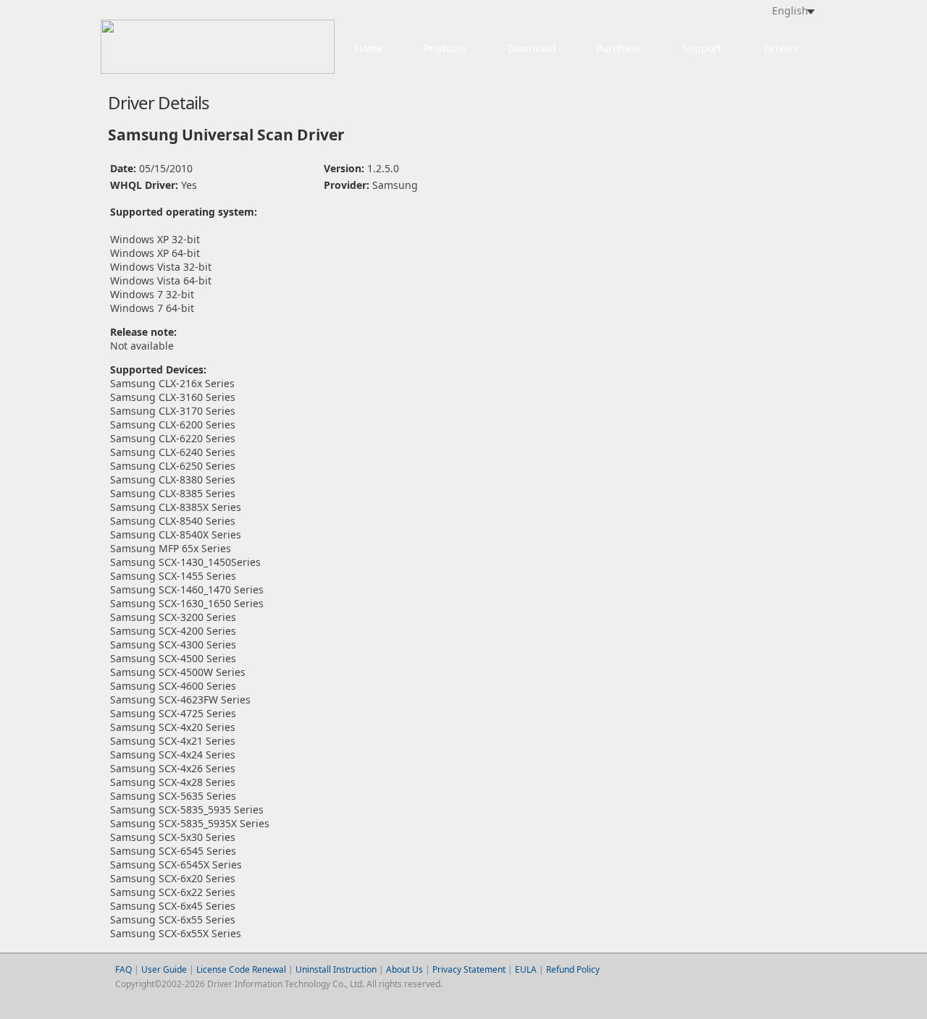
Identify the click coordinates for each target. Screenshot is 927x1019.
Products (445, 48)
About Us (404, 969)
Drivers (781, 48)
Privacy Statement (469, 969)
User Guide (165, 969)
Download (532, 48)
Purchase (618, 48)
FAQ (123, 969)
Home (369, 48)
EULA (526, 969)
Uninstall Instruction (336, 969)
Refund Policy (573, 969)
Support (701, 48)
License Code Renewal (241, 969)
